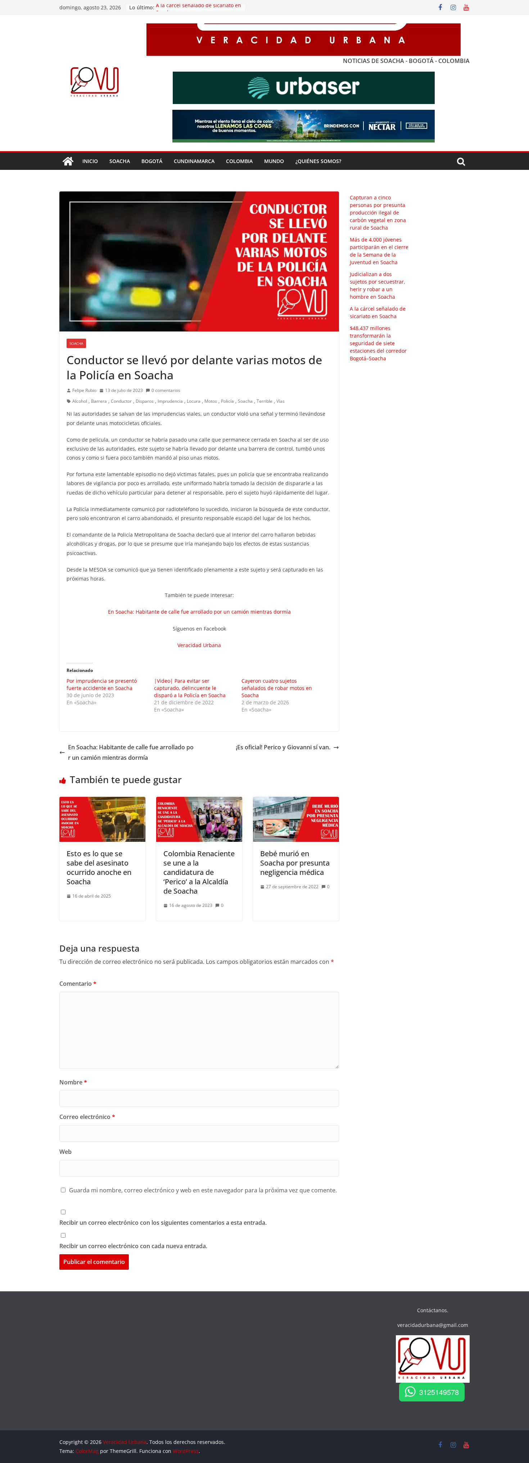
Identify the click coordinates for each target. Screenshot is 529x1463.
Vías (280, 401)
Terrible (264, 401)
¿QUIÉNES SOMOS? (318, 161)
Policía (227, 401)
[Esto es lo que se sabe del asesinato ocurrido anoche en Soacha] (102, 802)
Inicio (90, 161)
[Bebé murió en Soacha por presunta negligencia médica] (296, 802)
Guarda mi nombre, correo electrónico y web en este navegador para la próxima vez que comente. (203, 1190)
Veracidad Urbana (199, 645)
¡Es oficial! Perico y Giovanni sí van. (283, 747)
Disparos (145, 401)
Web (65, 1152)
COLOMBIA (239, 161)
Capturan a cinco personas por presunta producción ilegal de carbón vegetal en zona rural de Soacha (378, 212)
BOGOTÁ (151, 161)
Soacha (76, 343)
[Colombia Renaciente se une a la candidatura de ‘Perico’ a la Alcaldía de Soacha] (199, 802)
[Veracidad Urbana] (68, 161)
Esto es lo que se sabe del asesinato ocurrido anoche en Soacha (99, 867)
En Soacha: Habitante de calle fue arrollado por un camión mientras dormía (199, 611)
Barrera (99, 401)
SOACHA (119, 161)
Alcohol (79, 401)
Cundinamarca (194, 161)
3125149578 (439, 1392)
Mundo (274, 161)
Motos (210, 401)
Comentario (77, 984)
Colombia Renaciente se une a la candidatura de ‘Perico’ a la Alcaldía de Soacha (199, 872)
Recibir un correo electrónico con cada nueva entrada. (133, 1246)
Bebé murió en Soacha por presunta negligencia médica (295, 863)
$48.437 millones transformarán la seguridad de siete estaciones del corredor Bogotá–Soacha (378, 343)
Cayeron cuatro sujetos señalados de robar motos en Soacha (276, 688)
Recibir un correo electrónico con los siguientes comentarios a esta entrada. (163, 1223)
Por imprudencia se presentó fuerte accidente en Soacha (102, 684)
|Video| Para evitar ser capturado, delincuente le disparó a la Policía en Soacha (190, 688)
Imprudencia (170, 401)
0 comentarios (166, 390)
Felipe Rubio (84, 390)
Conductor (121, 401)
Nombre (73, 1082)
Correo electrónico (87, 1117)
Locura (193, 401)
